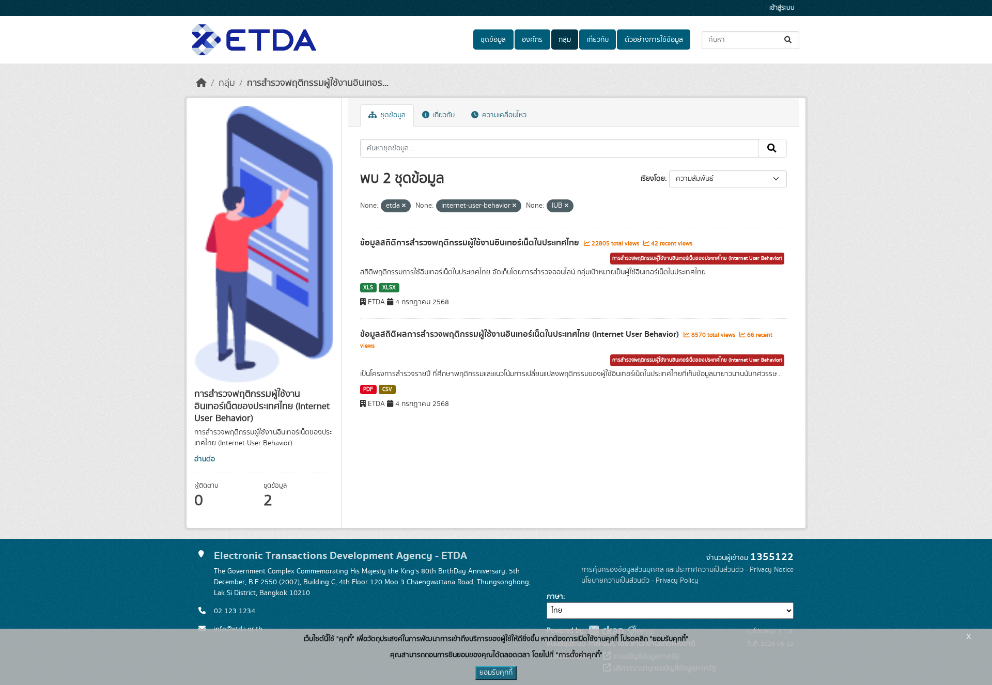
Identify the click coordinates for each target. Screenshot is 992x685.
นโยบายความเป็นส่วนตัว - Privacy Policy (640, 580)
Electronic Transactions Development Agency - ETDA (340, 555)
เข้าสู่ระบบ (782, 8)
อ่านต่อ (204, 459)
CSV (387, 389)
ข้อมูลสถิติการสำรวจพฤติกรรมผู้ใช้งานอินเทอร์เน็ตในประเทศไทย (470, 243)
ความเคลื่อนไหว (503, 115)
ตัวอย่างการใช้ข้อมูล (654, 40)
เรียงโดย (653, 179)
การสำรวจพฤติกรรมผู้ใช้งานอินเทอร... (318, 83)
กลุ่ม (565, 40)
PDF (368, 389)
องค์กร (532, 40)
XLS (368, 288)
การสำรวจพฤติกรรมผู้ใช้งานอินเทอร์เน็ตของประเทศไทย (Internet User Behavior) (697, 258)
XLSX (389, 288)
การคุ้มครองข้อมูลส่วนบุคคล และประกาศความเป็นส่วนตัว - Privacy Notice (687, 570)
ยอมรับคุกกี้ (496, 672)
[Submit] (789, 40)
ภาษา (555, 596)
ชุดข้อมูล (493, 40)
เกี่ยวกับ (598, 40)
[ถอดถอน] (404, 206)
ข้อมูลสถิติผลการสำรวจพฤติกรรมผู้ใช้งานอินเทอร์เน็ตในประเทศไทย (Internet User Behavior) (520, 334)
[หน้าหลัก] (201, 83)
